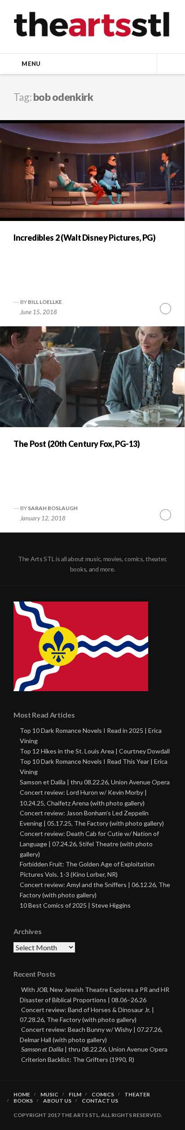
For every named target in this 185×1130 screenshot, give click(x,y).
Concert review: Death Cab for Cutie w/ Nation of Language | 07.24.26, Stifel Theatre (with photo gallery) (89, 844)
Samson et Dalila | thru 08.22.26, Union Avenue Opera (95, 782)
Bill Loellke (45, 302)
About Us (57, 1101)
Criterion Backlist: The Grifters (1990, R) (77, 1059)
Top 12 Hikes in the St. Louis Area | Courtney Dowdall (95, 751)
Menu (31, 63)
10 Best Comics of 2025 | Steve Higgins (75, 905)
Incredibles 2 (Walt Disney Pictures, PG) (84, 237)
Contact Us (100, 1101)
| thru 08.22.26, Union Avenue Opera (94, 1049)
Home (21, 1094)
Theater (137, 1094)
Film (75, 1094)
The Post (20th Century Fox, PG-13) (76, 444)
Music (49, 1094)
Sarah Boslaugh (53, 508)
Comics (103, 1094)
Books (23, 1101)
